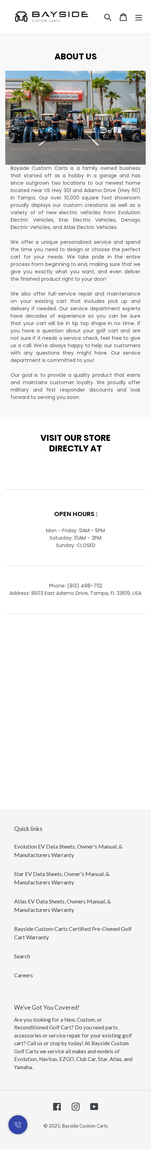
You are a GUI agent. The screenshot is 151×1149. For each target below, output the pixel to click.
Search (22, 956)
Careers (23, 975)
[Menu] (138, 17)
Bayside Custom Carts (85, 1126)
